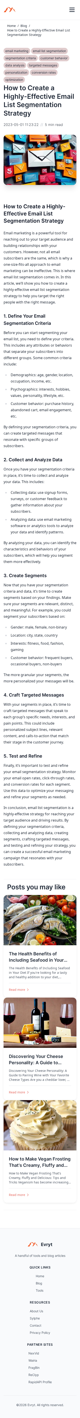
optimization (14, 79)
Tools (39, 1290)
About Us (36, 1311)
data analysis (14, 65)
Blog (23, 26)
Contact (35, 1325)
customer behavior (54, 58)
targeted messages (43, 65)
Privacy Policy (40, 1332)
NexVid (33, 1353)
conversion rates (44, 72)
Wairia (32, 1360)
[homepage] (11, 10)
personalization (16, 72)
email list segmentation (49, 51)
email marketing (16, 51)
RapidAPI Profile (40, 1382)
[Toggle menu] (72, 10)
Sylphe (35, 1318)
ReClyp (33, 1375)
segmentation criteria (20, 58)
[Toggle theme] (62, 10)
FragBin (34, 1368)
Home (11, 26)
